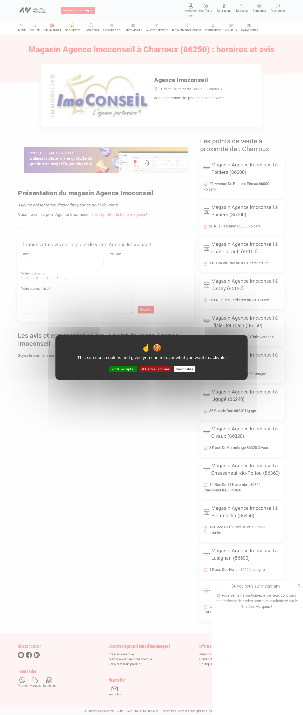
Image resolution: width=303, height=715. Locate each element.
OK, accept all (124, 369)
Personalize (184, 369)
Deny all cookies (156, 369)
